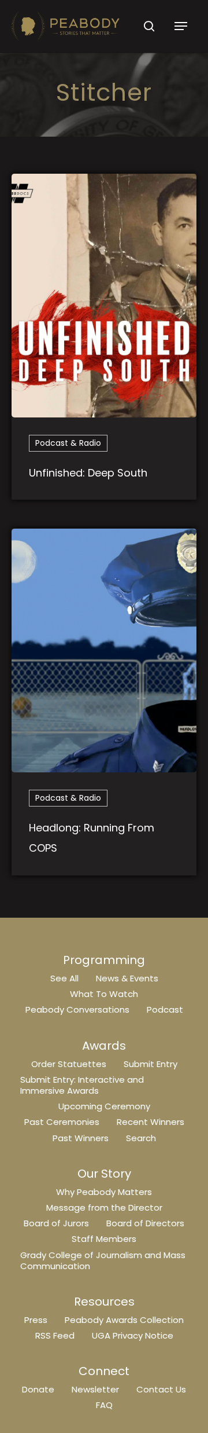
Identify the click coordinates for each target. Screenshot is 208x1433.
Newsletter (95, 1389)
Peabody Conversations (77, 1009)
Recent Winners (150, 1122)
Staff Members (104, 1239)
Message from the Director (104, 1207)
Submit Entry (150, 1064)
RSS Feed (55, 1335)
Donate (38, 1389)
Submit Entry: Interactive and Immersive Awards (82, 1085)
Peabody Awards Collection (124, 1320)
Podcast (165, 1009)
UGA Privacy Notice (132, 1335)
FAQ (104, 1405)
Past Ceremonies (61, 1122)
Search (141, 1138)
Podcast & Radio (68, 443)
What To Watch (104, 994)
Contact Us (161, 1389)
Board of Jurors (56, 1223)
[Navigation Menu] (181, 26)
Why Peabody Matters (104, 1192)
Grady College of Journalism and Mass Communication (102, 1260)
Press (35, 1320)
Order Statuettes (68, 1064)
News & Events (127, 978)
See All (64, 978)
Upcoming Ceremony (104, 1106)
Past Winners (81, 1138)
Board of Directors (145, 1223)
